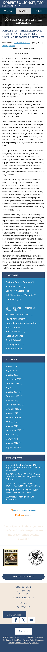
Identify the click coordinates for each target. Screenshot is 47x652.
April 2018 (11, 421)
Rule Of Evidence (14, 331)
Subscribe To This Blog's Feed (24, 510)
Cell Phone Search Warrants (19, 295)
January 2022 (12, 374)
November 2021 (13, 379)
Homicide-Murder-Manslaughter (21, 323)
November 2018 (13, 417)
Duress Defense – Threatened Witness (20, 309)
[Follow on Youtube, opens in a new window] (31, 620)
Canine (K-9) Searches (16, 290)
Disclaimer (7, 640)
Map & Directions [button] (14, 614)
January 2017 (12, 443)
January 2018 (12, 426)
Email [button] (24, 11)
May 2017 (10, 438)
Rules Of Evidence (14, 335)
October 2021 (12, 383)
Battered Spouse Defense (18, 282)
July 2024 (10, 370)
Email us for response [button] (24, 576)
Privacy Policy (28, 640)
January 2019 (12, 413)
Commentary (12, 299)
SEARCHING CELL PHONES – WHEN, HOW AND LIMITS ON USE (23, 491)
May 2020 (10, 400)
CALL (40, 11)
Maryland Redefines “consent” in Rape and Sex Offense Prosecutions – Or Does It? (24, 467)
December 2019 (13, 404)
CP (7, 303)
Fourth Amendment (15, 318)
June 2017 (10, 434)
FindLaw (34, 642)
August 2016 (12, 447)
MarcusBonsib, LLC (22, 42)
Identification (12, 327)
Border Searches (14, 286)
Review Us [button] (23, 631)
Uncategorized (8, 45)
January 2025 (12, 366)
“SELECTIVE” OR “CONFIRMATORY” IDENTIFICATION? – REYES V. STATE (23, 484)
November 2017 (13, 430)
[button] (44, 635)
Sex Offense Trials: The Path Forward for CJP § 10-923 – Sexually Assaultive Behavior (24, 476)
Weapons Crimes (14, 348)
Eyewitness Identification (18, 314)
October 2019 (12, 409)
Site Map (17, 640)
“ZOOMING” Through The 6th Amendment (20, 498)
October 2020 (12, 396)
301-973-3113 (23, 607)
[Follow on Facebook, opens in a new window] (15, 620)
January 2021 (12, 391)
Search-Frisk (12, 340)
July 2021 (10, 387)
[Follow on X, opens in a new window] (23, 620)
